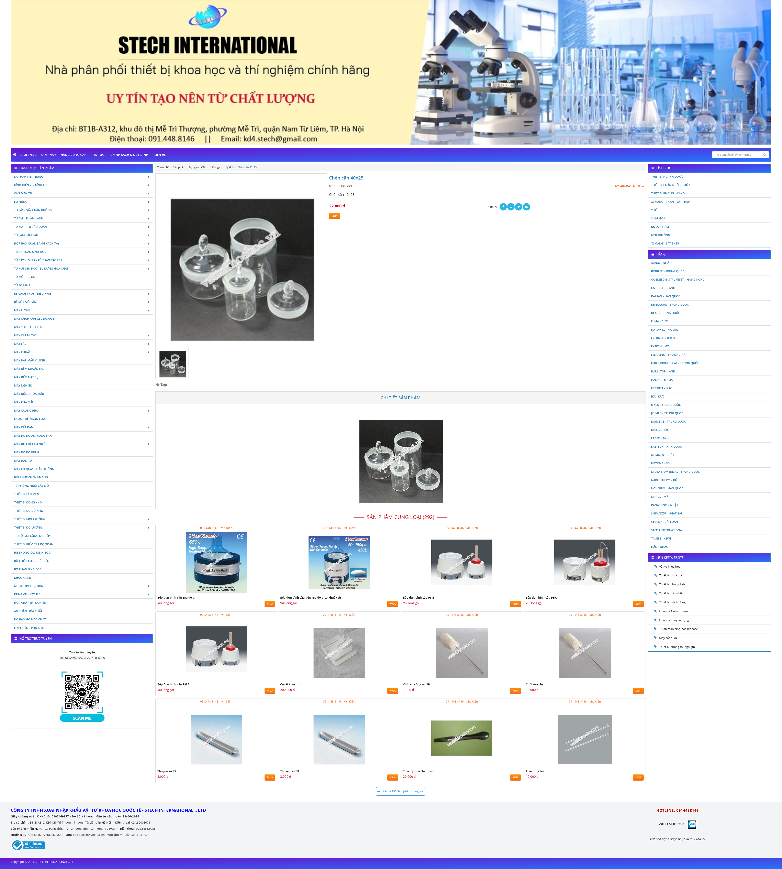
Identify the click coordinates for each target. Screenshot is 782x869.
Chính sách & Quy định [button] (129, 155)
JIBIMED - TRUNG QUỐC (667, 413)
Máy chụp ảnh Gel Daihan (34, 319)
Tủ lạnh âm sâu (26, 235)
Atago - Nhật (661, 263)
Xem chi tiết (266, 592)
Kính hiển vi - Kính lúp (31, 185)
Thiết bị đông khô (28, 502)
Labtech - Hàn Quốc (666, 446)
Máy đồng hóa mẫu (29, 394)
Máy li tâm (22, 310)
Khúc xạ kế (22, 577)
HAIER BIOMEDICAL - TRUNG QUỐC (675, 363)
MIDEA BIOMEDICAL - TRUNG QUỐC (675, 472)
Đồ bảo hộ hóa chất (30, 619)
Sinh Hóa (658, 218)
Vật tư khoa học (669, 566)
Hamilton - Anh (663, 371)
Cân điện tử (23, 193)
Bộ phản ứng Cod (28, 569)
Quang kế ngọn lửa (29, 419)
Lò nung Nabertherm (673, 611)
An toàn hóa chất (28, 611)
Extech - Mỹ (660, 346)
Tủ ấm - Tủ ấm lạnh (28, 218)
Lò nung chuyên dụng (674, 620)
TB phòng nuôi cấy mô (31, 486)
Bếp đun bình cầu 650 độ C (176, 597)
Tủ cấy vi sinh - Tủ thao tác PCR (38, 260)
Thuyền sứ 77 (166, 771)
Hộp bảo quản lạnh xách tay (36, 243)
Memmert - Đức (663, 455)
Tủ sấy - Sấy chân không (33, 210)
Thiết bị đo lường (28, 527)
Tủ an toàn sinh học (30, 252)
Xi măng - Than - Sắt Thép (670, 202)
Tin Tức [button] (98, 155)
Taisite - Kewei (661, 538)
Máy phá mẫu (24, 402)
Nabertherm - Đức (665, 480)
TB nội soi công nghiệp (32, 536)
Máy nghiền (23, 385)
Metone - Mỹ (660, 463)
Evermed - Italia (663, 338)
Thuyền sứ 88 (289, 771)
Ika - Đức (657, 396)
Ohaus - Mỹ (659, 497)
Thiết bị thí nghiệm (672, 593)
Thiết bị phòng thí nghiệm (677, 647)
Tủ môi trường (25, 277)
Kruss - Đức (660, 430)
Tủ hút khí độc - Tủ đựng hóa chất (41, 268)
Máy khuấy (22, 352)
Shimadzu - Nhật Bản (667, 513)
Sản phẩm (49, 155)
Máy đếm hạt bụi (26, 377)
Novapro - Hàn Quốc (667, 488)
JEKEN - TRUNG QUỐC (666, 405)
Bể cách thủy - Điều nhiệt (33, 293)
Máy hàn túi (23, 461)
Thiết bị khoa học (671, 575)
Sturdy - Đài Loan (664, 522)
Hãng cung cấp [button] (73, 155)
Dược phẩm (660, 227)
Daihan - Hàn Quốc (665, 296)
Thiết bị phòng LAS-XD (668, 193)
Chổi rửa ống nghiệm (417, 684)
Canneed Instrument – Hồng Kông (678, 279)
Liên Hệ (160, 155)
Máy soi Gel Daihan (29, 327)
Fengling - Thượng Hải (668, 355)
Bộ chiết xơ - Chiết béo (31, 561)
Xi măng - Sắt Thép (665, 243)
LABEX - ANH (660, 438)
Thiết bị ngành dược (667, 176)
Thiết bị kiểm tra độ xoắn (33, 544)
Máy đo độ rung (26, 452)
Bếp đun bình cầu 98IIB (173, 684)
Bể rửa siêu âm (25, 302)
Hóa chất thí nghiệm (30, 603)
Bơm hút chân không (31, 477)
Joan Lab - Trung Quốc (668, 421)
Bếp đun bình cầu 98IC (541, 597)
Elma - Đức (659, 321)
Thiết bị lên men (26, 494)
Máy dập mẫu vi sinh (29, 360)
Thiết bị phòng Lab (672, 584)
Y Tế (654, 210)
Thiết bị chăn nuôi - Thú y (671, 185)
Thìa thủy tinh (536, 771)
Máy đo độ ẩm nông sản (33, 435)
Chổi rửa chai (535, 684)
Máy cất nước (25, 335)
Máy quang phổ (26, 410)
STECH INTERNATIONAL (667, 530)
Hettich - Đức (661, 388)
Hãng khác (659, 547)
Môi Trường (660, 235)
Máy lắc (20, 344)
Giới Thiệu (28, 155)
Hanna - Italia (662, 380)
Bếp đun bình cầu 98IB (418, 597)
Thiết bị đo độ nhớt (29, 511)
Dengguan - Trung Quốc (670, 304)
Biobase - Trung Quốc (667, 271)
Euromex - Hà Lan (664, 330)
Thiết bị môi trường (29, 519)
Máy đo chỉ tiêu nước (30, 444)
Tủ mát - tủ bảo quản (30, 227)
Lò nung (20, 202)
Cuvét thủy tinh (291, 684)
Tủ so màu (22, 285)
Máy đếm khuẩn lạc (29, 369)
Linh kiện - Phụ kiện (29, 628)
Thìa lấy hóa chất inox (418, 771)
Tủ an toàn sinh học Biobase (678, 629)
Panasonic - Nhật (664, 505)
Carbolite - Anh (663, 288)
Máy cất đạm (24, 427)
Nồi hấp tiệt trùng (28, 176)
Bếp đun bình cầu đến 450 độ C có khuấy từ (310, 597)
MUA (334, 216)
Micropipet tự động (29, 586)
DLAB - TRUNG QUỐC (665, 313)
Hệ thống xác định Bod (32, 552)
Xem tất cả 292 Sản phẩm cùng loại (400, 791)
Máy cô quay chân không (34, 469)
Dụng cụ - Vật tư (27, 594)
